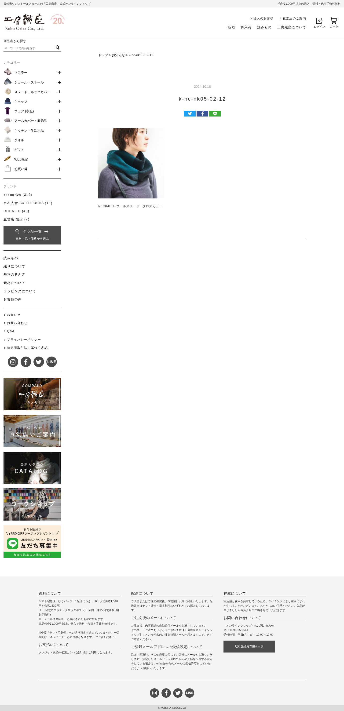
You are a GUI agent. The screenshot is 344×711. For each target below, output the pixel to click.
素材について (14, 283)
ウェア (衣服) (24, 111)
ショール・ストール (29, 82)
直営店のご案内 (294, 18)
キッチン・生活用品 (29, 130)
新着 (231, 27)
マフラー (20, 72)
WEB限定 (21, 159)
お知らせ (118, 55)
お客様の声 (13, 299)
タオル (19, 140)
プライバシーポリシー (24, 339)
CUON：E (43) (16, 211)
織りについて (14, 266)
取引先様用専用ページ (249, 646)
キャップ (20, 101)
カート (334, 26)
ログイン (319, 26)
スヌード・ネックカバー (32, 92)
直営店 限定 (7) (16, 219)
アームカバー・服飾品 (30, 121)
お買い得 (20, 169)
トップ (103, 55)
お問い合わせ (17, 323)
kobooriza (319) (18, 195)
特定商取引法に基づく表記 (27, 348)
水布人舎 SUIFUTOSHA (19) (28, 203)
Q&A (11, 331)
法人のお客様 (263, 18)
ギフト (19, 150)
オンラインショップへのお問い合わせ (250, 625)
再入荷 (246, 27)
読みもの (264, 27)
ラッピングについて (20, 291)
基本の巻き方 (14, 274)
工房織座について (291, 27)
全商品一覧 (32, 235)
